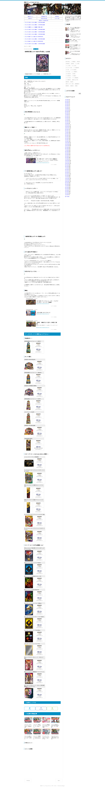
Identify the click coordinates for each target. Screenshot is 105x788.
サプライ (68, 71)
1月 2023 (67, 108)
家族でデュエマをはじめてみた (31, 2)
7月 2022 (67, 114)
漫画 (71, 85)
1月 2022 (67, 123)
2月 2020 (67, 157)
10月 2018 (67, 181)
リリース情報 (75, 77)
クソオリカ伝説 (73, 69)
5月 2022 (67, 117)
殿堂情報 (77, 83)
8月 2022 (67, 113)
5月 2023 (67, 102)
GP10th (67, 63)
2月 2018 (67, 193)
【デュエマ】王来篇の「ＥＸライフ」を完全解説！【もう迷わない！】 (75, 45)
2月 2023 (67, 107)
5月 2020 (67, 153)
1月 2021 (67, 141)
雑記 (71, 81)
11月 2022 (67, 110)
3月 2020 (67, 156)
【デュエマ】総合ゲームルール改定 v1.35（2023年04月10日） (34, 41)
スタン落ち (68, 73)
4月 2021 (67, 136)
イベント (68, 65)
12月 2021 (67, 124)
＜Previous (28, 780)
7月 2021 (67, 132)
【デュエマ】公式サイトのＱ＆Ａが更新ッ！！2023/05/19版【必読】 (35, 31)
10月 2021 (67, 127)
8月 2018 (67, 184)
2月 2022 (67, 121)
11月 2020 (67, 144)
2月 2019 (67, 175)
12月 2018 (67, 178)
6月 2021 (67, 133)
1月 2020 (67, 159)
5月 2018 (67, 188)
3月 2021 (67, 138)
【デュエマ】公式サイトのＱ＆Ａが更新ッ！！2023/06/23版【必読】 (35, 24)
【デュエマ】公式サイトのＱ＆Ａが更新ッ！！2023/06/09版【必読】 (35, 29)
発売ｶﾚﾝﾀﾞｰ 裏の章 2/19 (43, 20)
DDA (78, 61)
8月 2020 (67, 148)
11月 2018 (67, 179)
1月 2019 (67, 176)
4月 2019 (67, 172)
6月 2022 (67, 116)
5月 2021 (67, 135)
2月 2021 (67, 139)
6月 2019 (67, 169)
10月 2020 (67, 145)
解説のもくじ (30, 16)
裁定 (67, 81)
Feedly (52, 709)
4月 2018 (67, 190)
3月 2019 (67, 173)
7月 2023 (67, 99)
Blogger (63, 785)
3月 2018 (67, 191)
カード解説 (76, 67)
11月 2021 (67, 126)
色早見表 (57, 16)
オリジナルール (69, 67)
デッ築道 (74, 75)
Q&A (72, 63)
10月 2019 (67, 163)
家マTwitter (67, 196)
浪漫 (76, 85)
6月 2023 (67, 101)
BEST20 (68, 61)
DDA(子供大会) (44, 18)
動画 (67, 85)
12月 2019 (67, 160)
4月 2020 (67, 154)
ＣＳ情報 (73, 61)
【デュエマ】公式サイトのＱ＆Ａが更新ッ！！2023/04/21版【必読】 (35, 34)
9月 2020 (67, 147)
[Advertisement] (42, 222)
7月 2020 (67, 150)
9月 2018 (67, 182)
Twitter (30, 709)
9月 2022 (67, 111)
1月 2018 (67, 194)
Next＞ (59, 780)
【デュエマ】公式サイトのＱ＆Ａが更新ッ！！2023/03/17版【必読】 (35, 43)
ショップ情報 (74, 71)
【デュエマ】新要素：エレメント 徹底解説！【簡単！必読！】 (34, 27)
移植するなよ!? (75, 79)
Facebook (41, 709)
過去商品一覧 (44, 16)
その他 (73, 73)
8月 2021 (67, 130)
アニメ (77, 63)
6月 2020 (67, 151)
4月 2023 (67, 104)
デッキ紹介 (68, 75)
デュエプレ (68, 77)
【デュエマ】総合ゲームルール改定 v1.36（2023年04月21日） (34, 36)
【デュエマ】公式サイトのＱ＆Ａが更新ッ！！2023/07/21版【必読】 (35, 22)
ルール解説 (68, 79)
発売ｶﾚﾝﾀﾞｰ (30, 18)
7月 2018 (67, 185)
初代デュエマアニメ (69, 83)
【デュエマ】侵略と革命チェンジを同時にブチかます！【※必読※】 (75, 28)
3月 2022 (67, 120)
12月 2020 (67, 142)
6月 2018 (67, 187)
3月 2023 (67, 105)
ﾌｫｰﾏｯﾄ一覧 (57, 18)
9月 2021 (67, 129)
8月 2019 (67, 166)
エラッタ (74, 65)
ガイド (67, 69)
